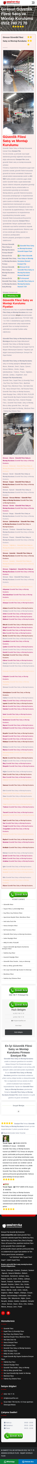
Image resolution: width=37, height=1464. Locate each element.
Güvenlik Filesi (8, 904)
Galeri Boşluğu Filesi (10, 938)
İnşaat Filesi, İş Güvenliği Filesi (14, 909)
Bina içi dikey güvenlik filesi (13, 966)
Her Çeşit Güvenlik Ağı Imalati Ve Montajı (17, 970)
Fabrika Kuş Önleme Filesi (12, 978)
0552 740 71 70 (9, 1394)
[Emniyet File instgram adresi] (18, 1112)
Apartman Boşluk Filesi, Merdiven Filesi (17, 917)
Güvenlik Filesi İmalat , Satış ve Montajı (17, 961)
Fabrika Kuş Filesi (9, 953)
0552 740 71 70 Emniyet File (18, 995)
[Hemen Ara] (13, 1435)
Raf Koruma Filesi (9, 930)
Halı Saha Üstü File (10, 921)
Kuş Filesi (5, 1257)
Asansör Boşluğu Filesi (11, 957)
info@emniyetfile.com (11, 1398)
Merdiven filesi (9, 974)
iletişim (18, 315)
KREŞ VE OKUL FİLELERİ (11, 942)
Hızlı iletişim (18, 1032)
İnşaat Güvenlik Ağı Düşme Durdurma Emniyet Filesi (15, 948)
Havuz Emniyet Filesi (10, 925)
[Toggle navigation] (34, 3)
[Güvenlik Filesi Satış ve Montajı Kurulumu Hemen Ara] (18, 894)
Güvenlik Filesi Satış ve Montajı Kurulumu (18, 460)
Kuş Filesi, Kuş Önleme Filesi (13, 913)
